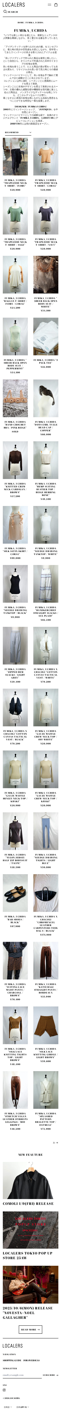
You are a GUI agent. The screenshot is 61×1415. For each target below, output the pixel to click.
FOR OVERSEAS (31, 1360)
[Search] (5, 12)
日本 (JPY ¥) (21, 1407)
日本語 (7, 1407)
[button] (55, 4)
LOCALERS (15, 1398)
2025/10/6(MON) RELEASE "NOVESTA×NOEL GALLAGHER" (28, 1313)
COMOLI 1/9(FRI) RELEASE (28, 1203)
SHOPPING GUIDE (12, 1360)
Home (21, 22)
